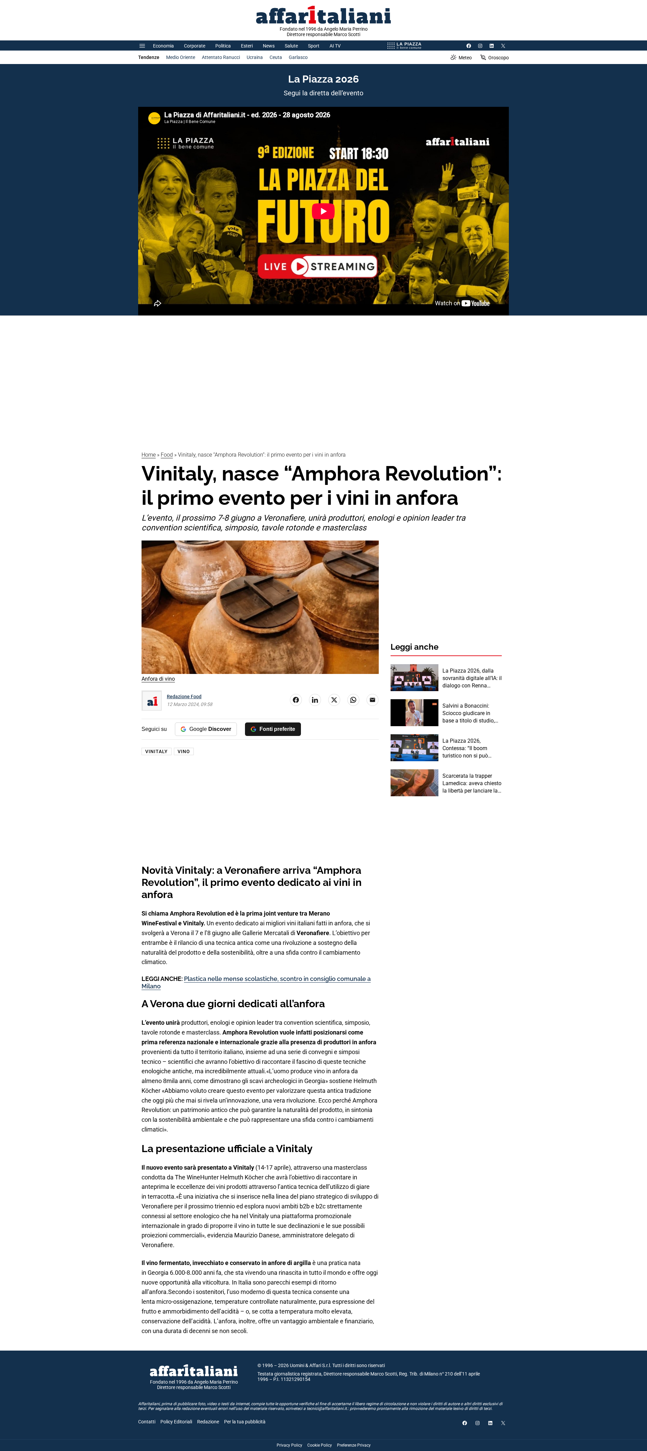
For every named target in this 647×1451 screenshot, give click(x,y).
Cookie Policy (319, 1445)
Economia (163, 46)
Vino (184, 751)
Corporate (194, 46)
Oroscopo (498, 57)
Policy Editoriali (176, 1421)
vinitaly (156, 751)
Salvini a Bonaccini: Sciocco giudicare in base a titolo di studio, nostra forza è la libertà (469, 714)
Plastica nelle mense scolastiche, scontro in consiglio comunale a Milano (256, 982)
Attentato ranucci (221, 57)
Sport (313, 46)
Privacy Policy (289, 1445)
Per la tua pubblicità (245, 1421)
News (269, 46)
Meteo (465, 57)
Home (149, 455)
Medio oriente (180, 57)
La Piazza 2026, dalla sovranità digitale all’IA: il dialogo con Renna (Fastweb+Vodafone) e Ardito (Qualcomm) (472, 679)
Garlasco (298, 57)
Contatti (146, 1421)
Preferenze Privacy (354, 1445)
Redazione (208, 1421)
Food (167, 455)
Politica (223, 46)
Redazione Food (184, 696)
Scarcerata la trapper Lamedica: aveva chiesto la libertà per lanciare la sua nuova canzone (471, 784)
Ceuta (276, 57)
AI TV (335, 46)
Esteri (247, 46)
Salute (291, 46)
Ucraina (255, 57)
